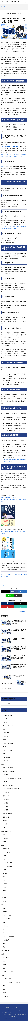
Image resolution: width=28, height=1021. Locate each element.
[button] (18, 595)
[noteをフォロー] (20, 606)
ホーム (7, 1010)
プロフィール (21, 1010)
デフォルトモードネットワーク (10, 146)
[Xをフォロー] (20, 603)
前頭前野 (3, 166)
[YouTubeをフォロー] (7, 606)
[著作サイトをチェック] (7, 603)
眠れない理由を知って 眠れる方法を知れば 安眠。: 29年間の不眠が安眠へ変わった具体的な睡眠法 (13, 499)
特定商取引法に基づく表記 (21, 1014)
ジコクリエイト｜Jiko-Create (14, 2)
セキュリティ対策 (7, 1014)
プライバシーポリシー (7, 1012)
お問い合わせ (14, 1016)
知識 (4, 585)
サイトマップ (21, 1012)
